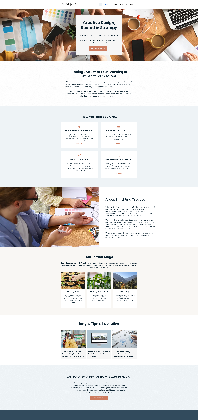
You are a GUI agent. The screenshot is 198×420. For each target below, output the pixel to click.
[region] (73, 290)
